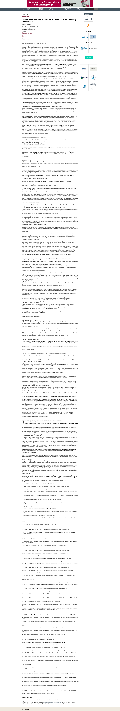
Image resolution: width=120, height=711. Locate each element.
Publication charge (78, 9)
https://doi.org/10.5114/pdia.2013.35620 (31, 28)
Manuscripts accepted (41, 9)
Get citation (25, 36)
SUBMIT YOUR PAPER (88, 14)
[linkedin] (91, 19)
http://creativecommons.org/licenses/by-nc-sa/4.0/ (52, 702)
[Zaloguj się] (84, 9)
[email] (86, 19)
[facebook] (87, 19)
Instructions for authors (67, 9)
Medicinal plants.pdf (28, 33)
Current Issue (28, 9)
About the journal (51, 9)
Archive (33, 9)
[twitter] (89, 19)
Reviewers (58, 9)
